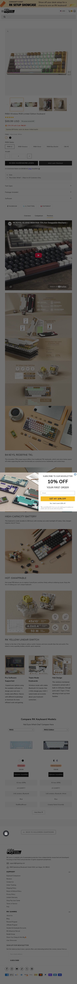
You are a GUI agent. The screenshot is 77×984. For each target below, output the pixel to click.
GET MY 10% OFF (57, 498)
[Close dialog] (75, 474)
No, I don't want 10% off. (58, 503)
